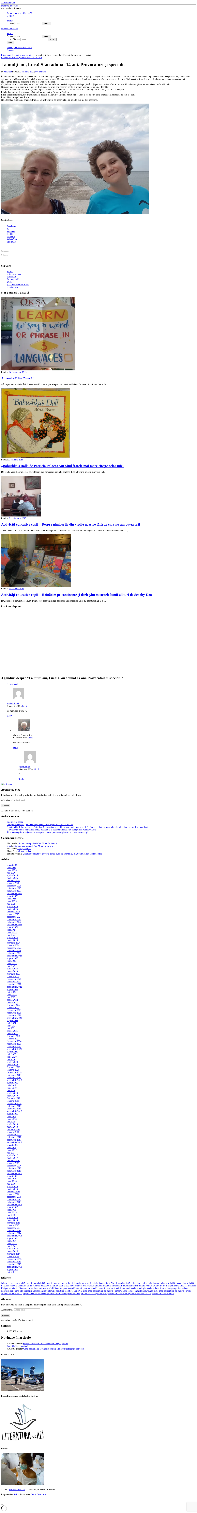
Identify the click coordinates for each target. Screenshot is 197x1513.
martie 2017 (12, 1158)
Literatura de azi (26, 1288)
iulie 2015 (11, 1210)
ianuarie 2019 (13, 1101)
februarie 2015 (13, 1222)
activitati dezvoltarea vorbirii (78, 1283)
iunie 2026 (12, 870)
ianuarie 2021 (13, 1038)
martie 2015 (12, 1220)
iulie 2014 (11, 1241)
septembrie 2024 (14, 924)
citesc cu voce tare (72, 1285)
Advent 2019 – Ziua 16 (17, 378)
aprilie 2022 (12, 1000)
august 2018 (12, 1114)
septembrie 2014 (14, 1235)
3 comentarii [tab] (12, 684)
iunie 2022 (12, 994)
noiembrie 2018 (14, 1106)
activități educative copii (134, 1283)
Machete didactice (17, 1489)
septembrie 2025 (14, 893)
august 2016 (12, 1176)
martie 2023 (12, 971)
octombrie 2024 (14, 922)
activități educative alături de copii (107, 1283)
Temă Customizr (38, 1494)
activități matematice (177, 1283)
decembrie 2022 (14, 979)
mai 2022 (11, 997)
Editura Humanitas (129, 1285)
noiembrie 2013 (14, 1261)
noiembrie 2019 (14, 1075)
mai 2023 (11, 966)
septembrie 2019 (14, 1080)
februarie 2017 (13, 1160)
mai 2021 (11, 1028)
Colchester (86, 1285)
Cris (9, 846)
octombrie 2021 (14, 1015)
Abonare (5, 806)
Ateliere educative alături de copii (48, 1285)
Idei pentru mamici (23, 55)
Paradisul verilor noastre (35, 1291)
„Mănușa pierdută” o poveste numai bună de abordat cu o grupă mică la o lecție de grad (62, 853)
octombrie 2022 (14, 984)
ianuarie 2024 (13, 945)
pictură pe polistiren (55, 1291)
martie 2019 (12, 1095)
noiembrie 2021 (14, 1012)
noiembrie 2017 (14, 1137)
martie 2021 (12, 1033)
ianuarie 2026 (13, 883)
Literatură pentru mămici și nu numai (113, 1288)
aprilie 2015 (12, 1217)
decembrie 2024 (14, 917)
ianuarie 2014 (13, 1256)
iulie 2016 (11, 1178)
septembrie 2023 (14, 955)
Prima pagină (7, 55)
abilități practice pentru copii (52, 1283)
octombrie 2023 (14, 953)
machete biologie (138, 1288)
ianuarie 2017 (13, 1163)
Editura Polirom (160, 1285)
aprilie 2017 (12, 1155)
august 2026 (12, 865)
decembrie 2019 (14, 1072)
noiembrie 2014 (14, 1230)
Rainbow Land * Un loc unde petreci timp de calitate (89, 1291)
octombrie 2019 (14, 1077)
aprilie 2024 (12, 937)
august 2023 (12, 958)
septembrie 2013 (14, 1267)
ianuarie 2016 (13, 1194)
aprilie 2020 (12, 1062)
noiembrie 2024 (14, 919)
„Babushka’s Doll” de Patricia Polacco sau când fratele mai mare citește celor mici (62, 466)
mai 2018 (11, 1121)
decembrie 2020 (14, 1041)
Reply (9, 716)
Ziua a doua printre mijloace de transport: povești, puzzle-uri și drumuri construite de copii (48, 832)
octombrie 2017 (14, 1140)
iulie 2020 (11, 1054)
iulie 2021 (11, 1023)
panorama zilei (16, 1291)
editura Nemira (145, 1285)
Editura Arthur (97, 1285)
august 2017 (12, 1145)
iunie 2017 (12, 1150)
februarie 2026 (13, 880)
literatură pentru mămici (85, 1288)
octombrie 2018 (14, 1108)
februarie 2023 (13, 974)
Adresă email (7, 800)
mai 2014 (11, 1246)
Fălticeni (192, 1285)
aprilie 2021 (12, 1031)
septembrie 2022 (14, 987)
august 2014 (12, 1238)
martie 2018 (12, 1127)
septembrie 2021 (14, 1018)
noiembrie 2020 (14, 1044)
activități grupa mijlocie (156, 1283)
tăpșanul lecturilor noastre (55, 1293)
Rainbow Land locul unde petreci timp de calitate (161, 1291)
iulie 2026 (11, 867)
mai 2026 (11, 873)
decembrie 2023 (14, 948)
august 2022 (12, 989)
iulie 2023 (11, 961)
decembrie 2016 (14, 1165)
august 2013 (12, 1269)
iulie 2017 (11, 1147)
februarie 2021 (13, 1036)
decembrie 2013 (14, 1259)
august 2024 (12, 927)
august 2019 (12, 1082)
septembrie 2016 (14, 1173)
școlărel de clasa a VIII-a (163, 1293)
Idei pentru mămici (9, 1288)
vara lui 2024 (87, 1293)
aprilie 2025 (12, 906)
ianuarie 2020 (13, 1070)
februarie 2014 (13, 1254)
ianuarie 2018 (13, 1132)
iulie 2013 (11, 1272)
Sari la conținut (8, 2)
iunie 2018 (12, 1119)
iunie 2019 (12, 1088)
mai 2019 (11, 1090)
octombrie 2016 (14, 1171)
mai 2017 (11, 1152)
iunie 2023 (12, 963)
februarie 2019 (13, 1098)
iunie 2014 (12, 1243)
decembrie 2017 (14, 1134)
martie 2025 (12, 909)
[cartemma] (6, 784)
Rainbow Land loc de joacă (126, 1291)
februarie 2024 (13, 943)
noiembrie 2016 (14, 1168)
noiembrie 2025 (14, 888)
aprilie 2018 (12, 1124)
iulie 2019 (11, 1085)
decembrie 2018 (14, 1103)
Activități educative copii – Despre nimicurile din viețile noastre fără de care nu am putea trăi (70, 524)
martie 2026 (12, 878)
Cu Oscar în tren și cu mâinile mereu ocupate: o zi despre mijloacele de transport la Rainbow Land (51, 829)
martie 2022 (12, 1002)
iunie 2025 (12, 901)
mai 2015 (11, 1215)
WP (15, 1494)
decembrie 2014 (14, 1228)
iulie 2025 (11, 898)
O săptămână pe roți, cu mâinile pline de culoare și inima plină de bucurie (40, 824)
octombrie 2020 (14, 1046)
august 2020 (12, 1051)
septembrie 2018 (14, 1111)
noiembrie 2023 (14, 950)
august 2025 (12, 896)
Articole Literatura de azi (21, 1285)
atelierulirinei (13, 703)
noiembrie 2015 (14, 1199)
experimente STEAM (177, 1285)
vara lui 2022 (74, 1293)
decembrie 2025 (14, 885)
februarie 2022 (13, 1005)
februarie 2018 (13, 1129)
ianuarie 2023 (13, 976)
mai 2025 (11, 904)
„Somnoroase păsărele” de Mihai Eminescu (37, 843)
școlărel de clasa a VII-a (140, 1293)
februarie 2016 (13, 1191)
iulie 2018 (11, 1116)
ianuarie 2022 (13, 1007)
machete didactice (155, 1288)
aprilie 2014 (12, 1248)
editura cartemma (113, 1285)
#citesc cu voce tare (10, 1283)
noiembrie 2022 (14, 981)
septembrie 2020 (14, 1049)
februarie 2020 (13, 1067)
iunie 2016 (12, 1181)
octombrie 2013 (14, 1264)
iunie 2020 (12, 1057)
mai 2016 (11, 1184)
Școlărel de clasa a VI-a (118, 1293)
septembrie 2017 (14, 1142)
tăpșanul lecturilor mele (33, 1293)
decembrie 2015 (14, 1197)
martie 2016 (12, 1189)
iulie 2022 (11, 992)
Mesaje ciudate (24, 848)
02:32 (24, 706)
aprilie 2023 (12, 968)
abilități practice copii (29, 1283)
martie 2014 (12, 1251)
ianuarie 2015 (13, 1225)
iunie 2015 (12, 1212)
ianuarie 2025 (13, 914)
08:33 (30, 737)
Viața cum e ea (100, 1293)
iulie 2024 (11, 930)
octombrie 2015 (14, 1202)
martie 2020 (12, 1064)
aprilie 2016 (12, 1186)
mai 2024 (11, 935)
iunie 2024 (12, 932)
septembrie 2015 (14, 1204)
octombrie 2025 (14, 891)
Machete (8, 71)
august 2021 (12, 1020)
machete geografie (171, 1288)
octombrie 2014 (14, 1233)
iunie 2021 (12, 1025)
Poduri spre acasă (15, 822)
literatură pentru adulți (44, 1288)
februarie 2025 (13, 911)
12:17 (36, 769)
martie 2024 (12, 940)
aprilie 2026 (12, 875)
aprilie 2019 (12, 1093)
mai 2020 (11, 1059)
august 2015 (12, 1207)
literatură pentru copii (64, 1288)
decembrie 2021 (14, 1010)
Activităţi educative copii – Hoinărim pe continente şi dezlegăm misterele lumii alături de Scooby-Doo (76, 595)
